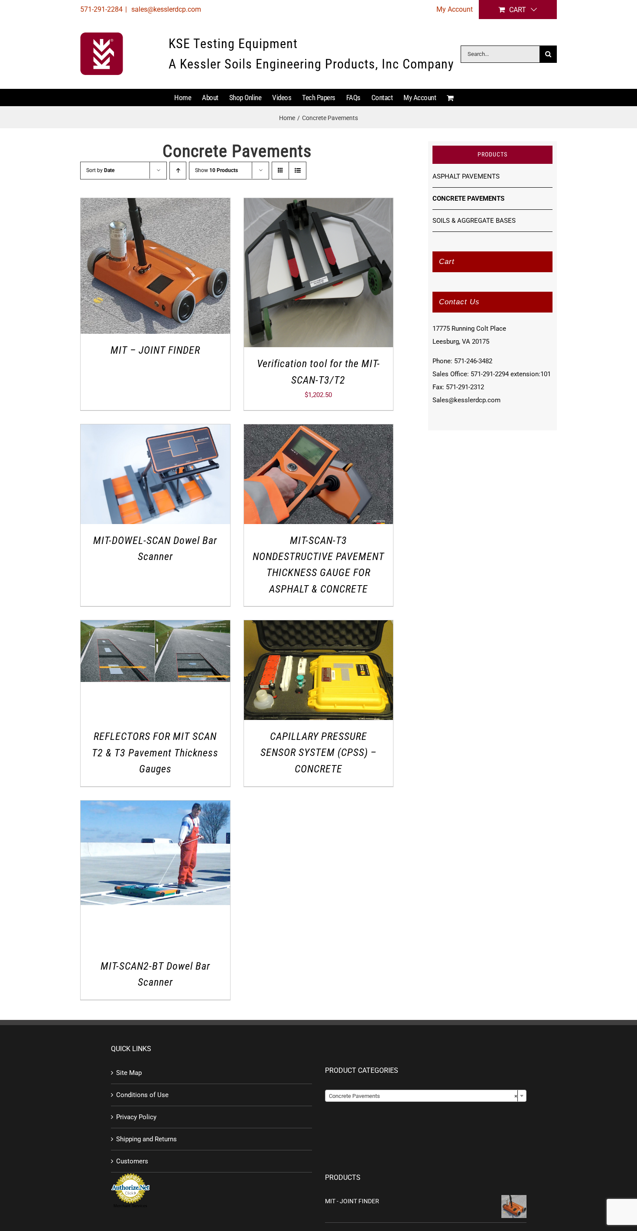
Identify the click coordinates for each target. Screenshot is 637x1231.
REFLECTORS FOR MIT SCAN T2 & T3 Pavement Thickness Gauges (155, 752)
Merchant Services (130, 1206)
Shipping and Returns (146, 1139)
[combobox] (425, 1096)
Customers (132, 1161)
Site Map (129, 1073)
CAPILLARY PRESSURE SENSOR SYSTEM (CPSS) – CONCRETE (318, 752)
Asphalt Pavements (466, 176)
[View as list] (297, 170)
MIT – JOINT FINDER (155, 350)
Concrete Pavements (468, 198)
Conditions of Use (142, 1095)
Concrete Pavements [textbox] (423, 1096)
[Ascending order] (177, 170)
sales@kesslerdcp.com (165, 9)
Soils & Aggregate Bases (474, 221)
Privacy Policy (136, 1117)
